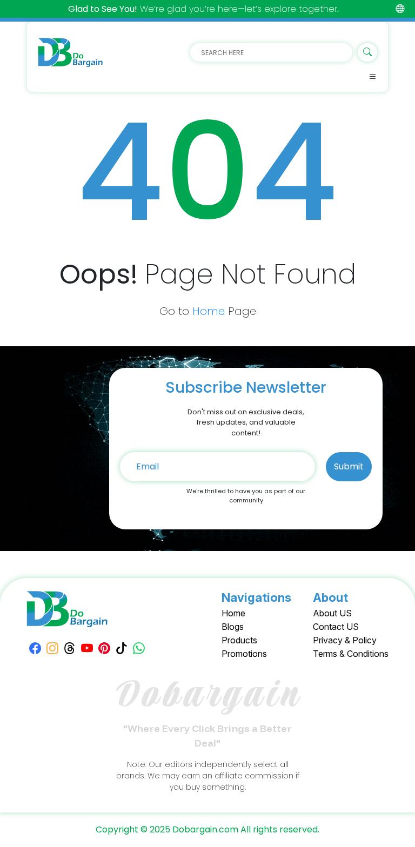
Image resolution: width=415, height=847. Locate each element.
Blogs (233, 626)
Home (208, 311)
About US (332, 613)
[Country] (400, 9)
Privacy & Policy (345, 640)
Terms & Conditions (351, 653)
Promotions (244, 653)
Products (239, 640)
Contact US (336, 626)
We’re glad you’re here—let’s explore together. (203, 9)
